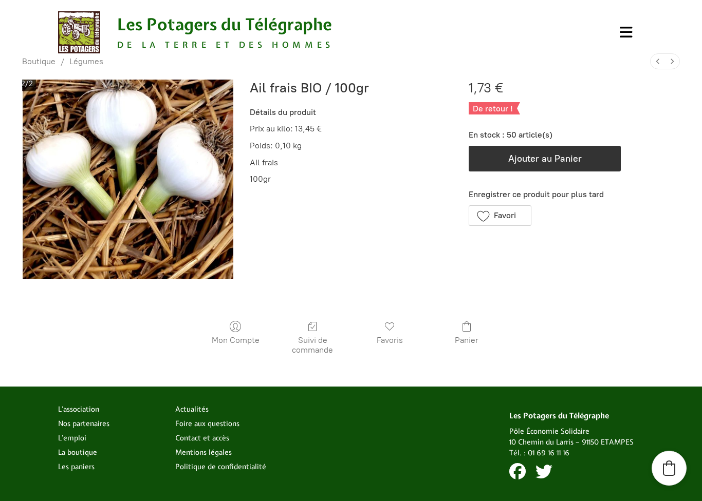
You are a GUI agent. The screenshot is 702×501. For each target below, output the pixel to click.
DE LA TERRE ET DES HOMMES (225, 44)
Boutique (39, 61)
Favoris (390, 340)
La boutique (77, 452)
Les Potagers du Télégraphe (224, 24)
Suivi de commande (312, 345)
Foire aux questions (207, 423)
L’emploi (72, 437)
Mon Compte (236, 340)
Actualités (192, 409)
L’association (78, 409)
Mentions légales (203, 452)
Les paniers (76, 466)
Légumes (86, 61)
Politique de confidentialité (220, 466)
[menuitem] (658, 61)
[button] (500, 215)
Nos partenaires (83, 423)
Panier (466, 340)
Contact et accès (202, 437)
